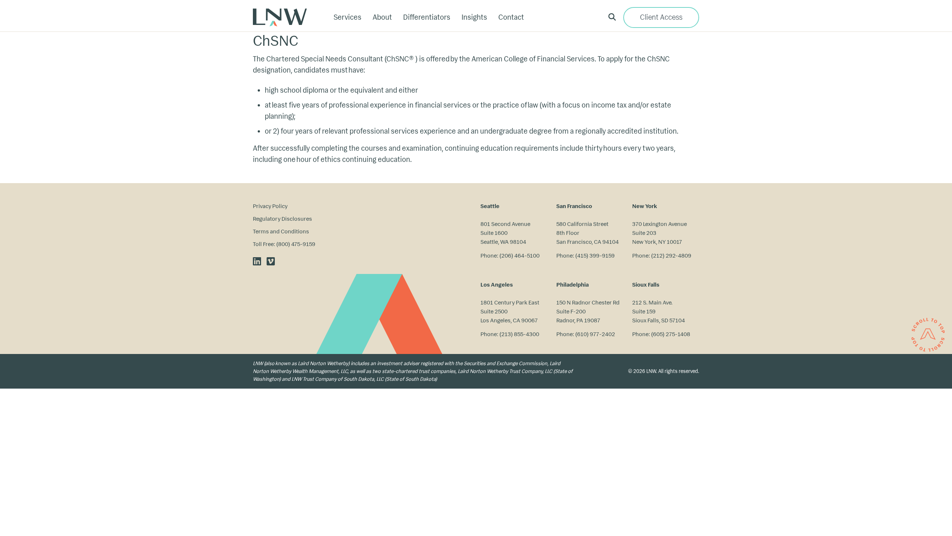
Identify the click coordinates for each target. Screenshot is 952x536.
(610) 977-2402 (595, 334)
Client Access (661, 17)
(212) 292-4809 (671, 255)
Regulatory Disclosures (282, 218)
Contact (511, 17)
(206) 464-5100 (519, 255)
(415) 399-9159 (595, 255)
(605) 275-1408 (670, 334)
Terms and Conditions (281, 231)
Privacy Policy (270, 206)
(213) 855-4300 (519, 334)
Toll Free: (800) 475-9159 (284, 244)
